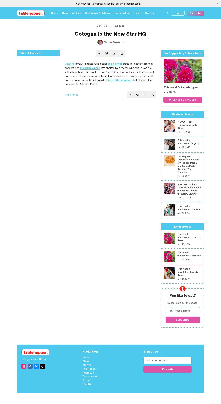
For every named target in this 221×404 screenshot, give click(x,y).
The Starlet (71, 94)
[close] (217, 3)
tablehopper (92, 398)
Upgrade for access (182, 99)
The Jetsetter (121, 13)
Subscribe (195, 13)
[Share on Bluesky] (106, 53)
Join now (167, 369)
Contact (137, 13)
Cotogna (69, 63)
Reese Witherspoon (119, 80)
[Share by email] (114, 53)
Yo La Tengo (114, 63)
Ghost (118, 398)
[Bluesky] (36, 366)
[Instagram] (23, 366)
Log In (178, 13)
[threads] (42, 366)
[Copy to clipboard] (122, 53)
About (64, 13)
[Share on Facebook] (98, 53)
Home (54, 13)
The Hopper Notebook (97, 13)
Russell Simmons (90, 67)
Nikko (139, 398)
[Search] (168, 13)
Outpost (126, 398)
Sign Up (149, 13)
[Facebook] (30, 366)
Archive (76, 13)
